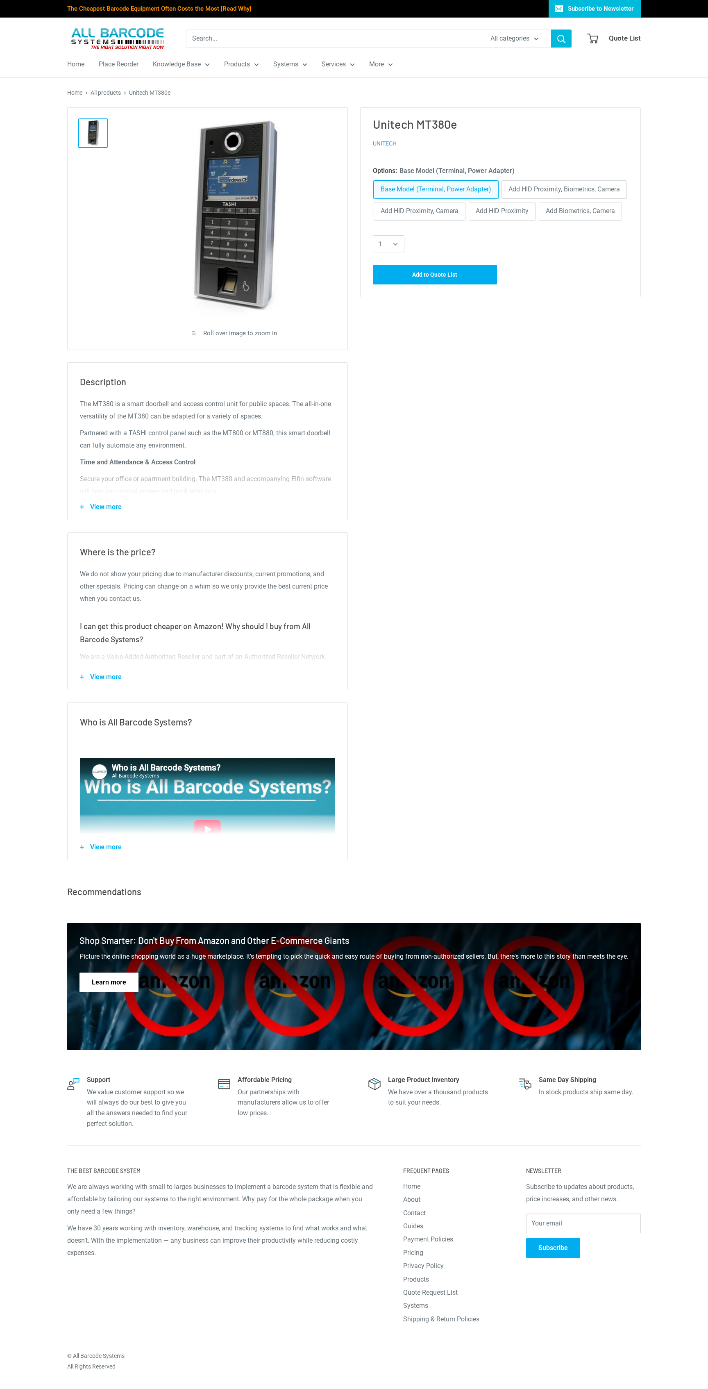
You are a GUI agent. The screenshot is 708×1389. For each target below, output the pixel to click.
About (411, 1199)
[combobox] (333, 39)
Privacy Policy (423, 1266)
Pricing (413, 1253)
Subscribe (553, 1248)
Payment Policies (428, 1239)
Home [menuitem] (75, 64)
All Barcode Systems (99, 1356)
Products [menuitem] (237, 64)
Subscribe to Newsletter (600, 8)
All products (106, 92)
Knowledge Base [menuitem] (177, 64)
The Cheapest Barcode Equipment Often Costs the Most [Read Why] (159, 8)
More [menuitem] (376, 64)
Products (416, 1279)
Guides (413, 1226)
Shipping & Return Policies (441, 1319)
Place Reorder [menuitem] (118, 64)
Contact (414, 1213)
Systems (415, 1305)
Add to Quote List (434, 274)
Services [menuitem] (334, 64)
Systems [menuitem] (285, 64)
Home (74, 92)
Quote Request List (430, 1292)
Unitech (385, 144)
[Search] (561, 39)
